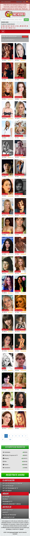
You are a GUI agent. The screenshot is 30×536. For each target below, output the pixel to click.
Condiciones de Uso (8, 517)
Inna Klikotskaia (19, 155)
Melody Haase (5, 252)
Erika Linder (18, 116)
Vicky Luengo (5, 291)
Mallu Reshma (5, 232)
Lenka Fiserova (19, 194)
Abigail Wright (5, 426)
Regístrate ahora (15, 474)
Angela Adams (5, 58)
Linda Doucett (5, 213)
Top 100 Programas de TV (10, 488)
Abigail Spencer (19, 407)
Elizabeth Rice (18, 97)
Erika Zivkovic (5, 136)
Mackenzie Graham (20, 213)
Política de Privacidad (9, 515)
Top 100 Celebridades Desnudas (12, 483)
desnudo (21, 529)
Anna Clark (5, 77)
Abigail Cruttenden (7, 387)
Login (2, 1)
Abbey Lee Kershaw (20, 329)
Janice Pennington (19, 174)
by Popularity (25, 36)
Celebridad (5, 497)
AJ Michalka (5, 310)
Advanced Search (4, 22)
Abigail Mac (5, 407)
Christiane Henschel (7, 97)
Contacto (5, 512)
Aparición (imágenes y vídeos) (11, 504)
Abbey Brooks (18, 310)
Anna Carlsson (18, 58)
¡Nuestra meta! (19, 1)
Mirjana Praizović (19, 252)
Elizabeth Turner (6, 116)
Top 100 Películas (7, 486)
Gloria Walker (5, 155)
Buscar (26, 19)
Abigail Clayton (19, 368)
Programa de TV (7, 502)
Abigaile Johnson (19, 426)
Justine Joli (5, 194)
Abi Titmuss (18, 349)
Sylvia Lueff (5, 271)
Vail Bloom (17, 271)
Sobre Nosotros (7, 510)
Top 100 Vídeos (6, 491)
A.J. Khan (17, 291)
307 (10, 439)
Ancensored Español (14, 532)
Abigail (4, 368)
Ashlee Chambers (19, 77)
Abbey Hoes (5, 329)
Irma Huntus (5, 174)
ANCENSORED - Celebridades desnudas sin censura (15, 14)
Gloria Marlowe (19, 136)
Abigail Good (18, 387)
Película (5, 499)
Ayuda (24, 1)
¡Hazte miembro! (7, 1)
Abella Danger (5, 349)
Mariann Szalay (19, 232)
